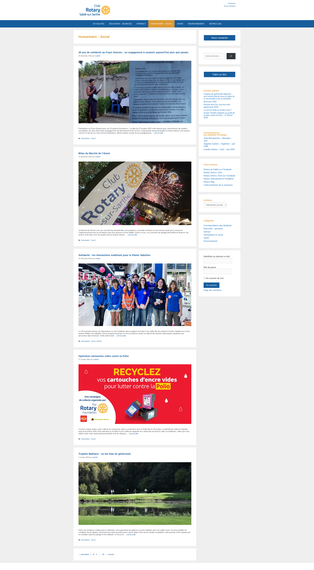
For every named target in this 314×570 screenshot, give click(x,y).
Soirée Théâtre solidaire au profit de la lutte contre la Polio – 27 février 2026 (219, 115)
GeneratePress (180, 566)
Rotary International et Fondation (219, 179)
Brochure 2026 (210, 102)
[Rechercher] (231, 56)
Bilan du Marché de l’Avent (94, 153)
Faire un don (219, 74)
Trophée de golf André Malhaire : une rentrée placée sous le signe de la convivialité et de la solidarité (219, 96)
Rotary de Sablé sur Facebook (217, 169)
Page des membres (212, 290)
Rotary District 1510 (213, 172)
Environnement (210, 241)
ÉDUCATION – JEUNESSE (120, 24)
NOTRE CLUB (215, 24)
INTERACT (141, 24)
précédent (83, 554)
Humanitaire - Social (88, 138)
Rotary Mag (209, 182)
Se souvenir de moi (214, 278)
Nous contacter (219, 37)
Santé (206, 238)
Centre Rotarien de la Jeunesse (218, 185)
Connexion (232, 3)
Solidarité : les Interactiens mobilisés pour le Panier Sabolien (114, 255)
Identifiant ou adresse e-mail (217, 256)
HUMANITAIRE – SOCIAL (161, 24)
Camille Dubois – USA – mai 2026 (219, 149)
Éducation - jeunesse (213, 228)
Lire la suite (158, 133)
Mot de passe (210, 267)
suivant (110, 554)
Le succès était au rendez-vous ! (218, 110)
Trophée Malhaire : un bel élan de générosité (104, 453)
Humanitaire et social (213, 235)
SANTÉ (180, 24)
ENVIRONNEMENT (196, 24)
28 (103, 554)
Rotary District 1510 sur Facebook (219, 176)
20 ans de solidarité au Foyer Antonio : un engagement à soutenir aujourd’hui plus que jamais (133, 52)
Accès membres (230, 6)
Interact (99, 341)
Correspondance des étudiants (218, 225)
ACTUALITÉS (98, 24)
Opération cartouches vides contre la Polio (103, 356)
